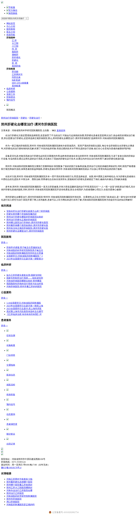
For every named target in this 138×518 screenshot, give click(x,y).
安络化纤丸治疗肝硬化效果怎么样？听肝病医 (28, 211)
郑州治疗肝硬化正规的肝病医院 (21, 220)
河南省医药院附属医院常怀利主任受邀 (24, 253)
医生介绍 (10, 32)
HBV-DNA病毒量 (20, 83)
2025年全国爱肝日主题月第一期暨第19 (24, 259)
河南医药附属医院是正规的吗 (20, 504)
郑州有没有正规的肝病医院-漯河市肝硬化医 (27, 228)
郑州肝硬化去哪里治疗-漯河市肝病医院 (25, 231)
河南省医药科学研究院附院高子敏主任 (24, 250)
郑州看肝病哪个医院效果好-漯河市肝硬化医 (27, 225)
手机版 (12, 7)
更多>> (4, 242)
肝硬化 (15, 60)
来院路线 (13, 13)
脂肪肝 (15, 52)
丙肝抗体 (16, 77)
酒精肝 (15, 54)
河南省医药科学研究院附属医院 (21, 496)
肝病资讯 (10, 97)
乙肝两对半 (17, 74)
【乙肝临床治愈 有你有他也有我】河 (24, 314)
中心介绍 (10, 26)
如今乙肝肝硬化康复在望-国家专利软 (24, 275)
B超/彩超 (16, 80)
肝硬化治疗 (34, 118)
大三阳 (15, 43)
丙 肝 (14, 49)
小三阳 (15, 46)
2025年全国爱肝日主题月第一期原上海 (24, 306)
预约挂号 (10, 100)
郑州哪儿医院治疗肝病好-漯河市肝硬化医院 (27, 222)
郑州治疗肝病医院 (9, 118)
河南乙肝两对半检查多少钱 (19, 479)
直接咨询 (61, 130)
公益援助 (10, 91)
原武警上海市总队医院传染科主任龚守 (24, 311)
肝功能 (15, 71)
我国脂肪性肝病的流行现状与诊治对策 (24, 283)
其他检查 (16, 86)
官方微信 (13, 10)
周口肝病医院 (12, 502)
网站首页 (10, 23)
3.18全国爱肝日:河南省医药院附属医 (23, 303)
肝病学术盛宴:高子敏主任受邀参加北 (24, 247)
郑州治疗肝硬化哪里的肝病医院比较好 (24, 217)
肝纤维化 (16, 57)
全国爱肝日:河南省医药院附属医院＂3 (24, 256)
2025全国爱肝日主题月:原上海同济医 (24, 308)
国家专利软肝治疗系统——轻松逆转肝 (24, 278)
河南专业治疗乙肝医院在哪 (19, 490)
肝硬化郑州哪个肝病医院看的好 (21, 214)
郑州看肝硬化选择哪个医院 (19, 482)
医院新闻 (10, 29)
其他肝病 (16, 66)
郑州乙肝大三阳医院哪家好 (19, 487)
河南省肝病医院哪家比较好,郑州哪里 (24, 281)
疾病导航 (10, 35)
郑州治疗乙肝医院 (15, 493)
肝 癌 (14, 63)
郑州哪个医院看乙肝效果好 (19, 485)
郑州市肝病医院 (14, 499)
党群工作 (10, 94)
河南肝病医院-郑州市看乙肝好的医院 (24, 286)
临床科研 (10, 88)
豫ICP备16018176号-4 (11, 467)
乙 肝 (14, 40)
